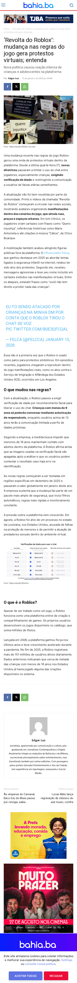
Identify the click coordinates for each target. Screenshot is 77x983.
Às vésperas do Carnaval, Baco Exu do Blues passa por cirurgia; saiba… (19, 798)
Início (6, 28)
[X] (16, 86)
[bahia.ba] (38, 5)
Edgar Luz (13, 78)
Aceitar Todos (26, 975)
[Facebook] (7, 86)
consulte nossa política (40, 964)
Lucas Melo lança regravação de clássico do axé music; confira (57, 798)
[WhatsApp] (24, 86)
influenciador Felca (56, 253)
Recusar (56, 975)
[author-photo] (38, 735)
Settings (66, 960)
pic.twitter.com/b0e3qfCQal (37, 329)
